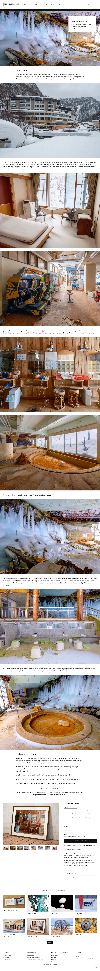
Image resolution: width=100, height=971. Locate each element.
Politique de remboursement (33, 962)
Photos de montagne (55, 962)
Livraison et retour (7, 957)
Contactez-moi (87, 864)
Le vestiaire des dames (70, 810)
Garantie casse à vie (7, 959)
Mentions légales (30, 955)
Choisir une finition (7, 955)
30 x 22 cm (67, 829)
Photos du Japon (54, 955)
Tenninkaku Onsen (83, 818)
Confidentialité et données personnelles (35, 959)
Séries (53, 4)
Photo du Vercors (54, 957)
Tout (50, 942)
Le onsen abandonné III (70, 818)
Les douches (68, 822)
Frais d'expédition (67, 836)
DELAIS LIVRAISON (70, 877)
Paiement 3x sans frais (7, 962)
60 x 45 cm (82, 829)
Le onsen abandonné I (70, 814)
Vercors (25, 4)
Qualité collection (71, 873)
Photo (66, 807)
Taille (66, 826)
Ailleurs (44, 4)
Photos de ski (53, 959)
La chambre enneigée (84, 810)
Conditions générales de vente (33, 957)
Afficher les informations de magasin (74, 849)
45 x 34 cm (75, 829)
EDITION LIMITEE (70, 870)
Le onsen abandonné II (84, 814)
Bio (60, 4)
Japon (34, 4)
